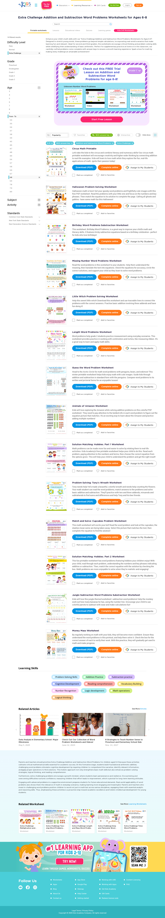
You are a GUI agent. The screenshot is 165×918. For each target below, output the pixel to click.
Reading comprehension (100, 683)
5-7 (11, 163)
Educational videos (72, 30)
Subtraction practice (122, 677)
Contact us (57, 898)
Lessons (56, 30)
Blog (55, 889)
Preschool (13, 65)
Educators (62, 5)
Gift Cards (101, 5)
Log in (127, 5)
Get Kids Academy (109, 889)
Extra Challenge (15, 53)
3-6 (11, 127)
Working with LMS (109, 880)
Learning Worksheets (137, 804)
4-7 (11, 148)
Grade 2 (12, 76)
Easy (11, 46)
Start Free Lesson (102, 119)
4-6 (11, 145)
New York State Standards (19, 220)
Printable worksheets (38, 30)
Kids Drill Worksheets (125, 30)
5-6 (11, 159)
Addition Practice (94, 677)
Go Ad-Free (114, 5)
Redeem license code (110, 898)
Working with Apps (109, 884)
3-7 (11, 131)
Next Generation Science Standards (22, 224)
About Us (56, 893)
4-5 (11, 141)
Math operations (121, 690)
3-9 (11, 138)
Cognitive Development (67, 683)
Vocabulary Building (131, 683)
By (48, 135)
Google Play (82, 884)
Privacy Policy (87, 910)
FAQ (128, 884)
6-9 (11, 181)
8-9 (11, 191)
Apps (55, 884)
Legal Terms (76, 910)
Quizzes (89, 30)
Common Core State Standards (21, 217)
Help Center (82, 893)
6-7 (11, 174)
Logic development (94, 690)
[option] (39, 729)
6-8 (11, 177)
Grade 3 (12, 79)
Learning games (104, 30)
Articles (143, 709)
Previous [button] (16, 730)
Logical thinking (63, 697)
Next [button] (148, 730)
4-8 (11, 152)
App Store (81, 880)
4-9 (11, 156)
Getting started (83, 898)
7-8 (11, 184)
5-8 (11, 166)
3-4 (11, 120)
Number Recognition (65, 690)
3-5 (11, 123)
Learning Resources (81, 5)
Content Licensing (133, 880)
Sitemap (80, 889)
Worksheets (57, 880)
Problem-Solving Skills (66, 677)
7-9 (11, 188)
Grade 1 (12, 72)
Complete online (109, 168)
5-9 (11, 170)
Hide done (146, 135)
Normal (12, 49)
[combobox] (59, 135)
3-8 (11, 134)
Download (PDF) (84, 168)
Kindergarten (14, 69)
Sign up (138, 5)
